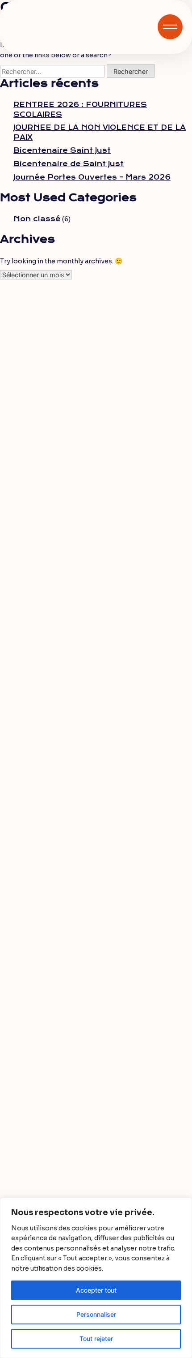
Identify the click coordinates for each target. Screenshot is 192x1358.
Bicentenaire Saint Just (62, 150)
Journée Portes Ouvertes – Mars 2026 (92, 177)
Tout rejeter (96, 1338)
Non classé (37, 219)
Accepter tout (96, 1290)
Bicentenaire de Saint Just (68, 164)
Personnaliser (96, 1314)
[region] (96, 1278)
